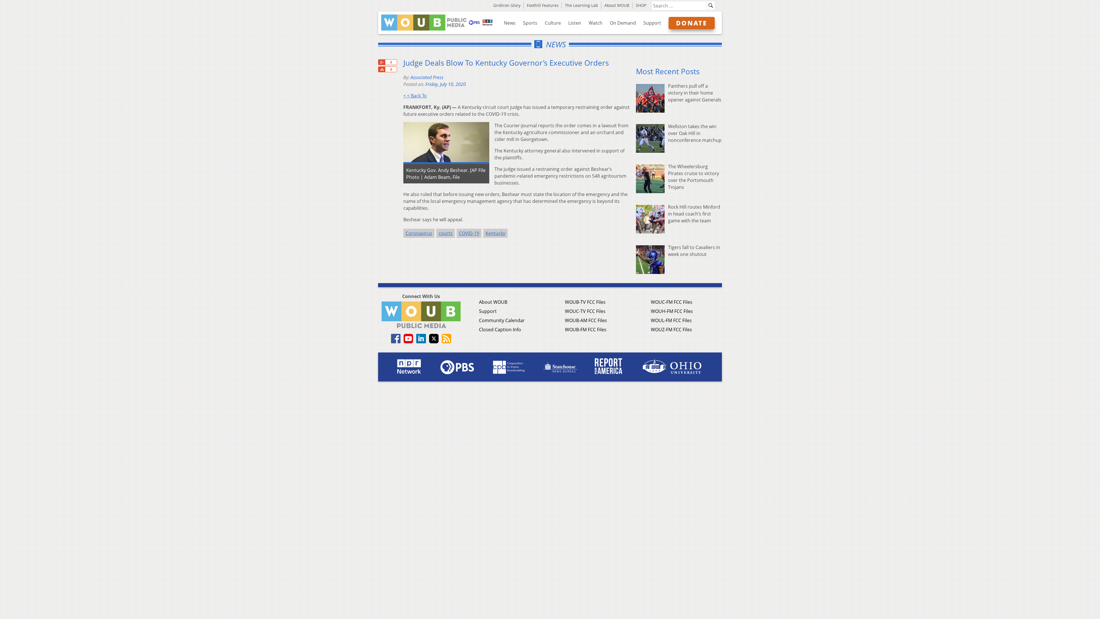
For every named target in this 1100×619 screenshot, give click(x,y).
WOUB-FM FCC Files (585, 329)
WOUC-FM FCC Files (671, 302)
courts (446, 233)
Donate (691, 23)
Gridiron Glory (506, 5)
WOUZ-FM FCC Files (671, 329)
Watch (595, 23)
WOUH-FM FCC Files (672, 311)
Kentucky (495, 233)
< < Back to (415, 96)
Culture (553, 23)
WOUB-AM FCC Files (586, 320)
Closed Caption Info (500, 329)
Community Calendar (502, 320)
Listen (574, 23)
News (510, 23)
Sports (530, 23)
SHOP (641, 5)
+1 (381, 62)
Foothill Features (543, 5)
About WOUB (616, 5)
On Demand (623, 23)
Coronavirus (419, 233)
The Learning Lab (581, 5)
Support (652, 23)
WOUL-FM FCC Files (671, 320)
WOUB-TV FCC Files (585, 302)
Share (381, 69)
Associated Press (426, 77)
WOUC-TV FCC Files (585, 311)
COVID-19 (469, 233)
